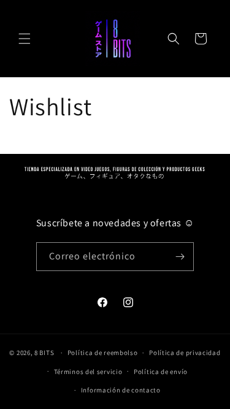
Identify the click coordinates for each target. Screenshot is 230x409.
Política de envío (161, 371)
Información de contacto (121, 390)
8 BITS (44, 352)
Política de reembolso (102, 352)
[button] (24, 38)
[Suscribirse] (179, 256)
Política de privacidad (184, 352)
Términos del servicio (88, 371)
